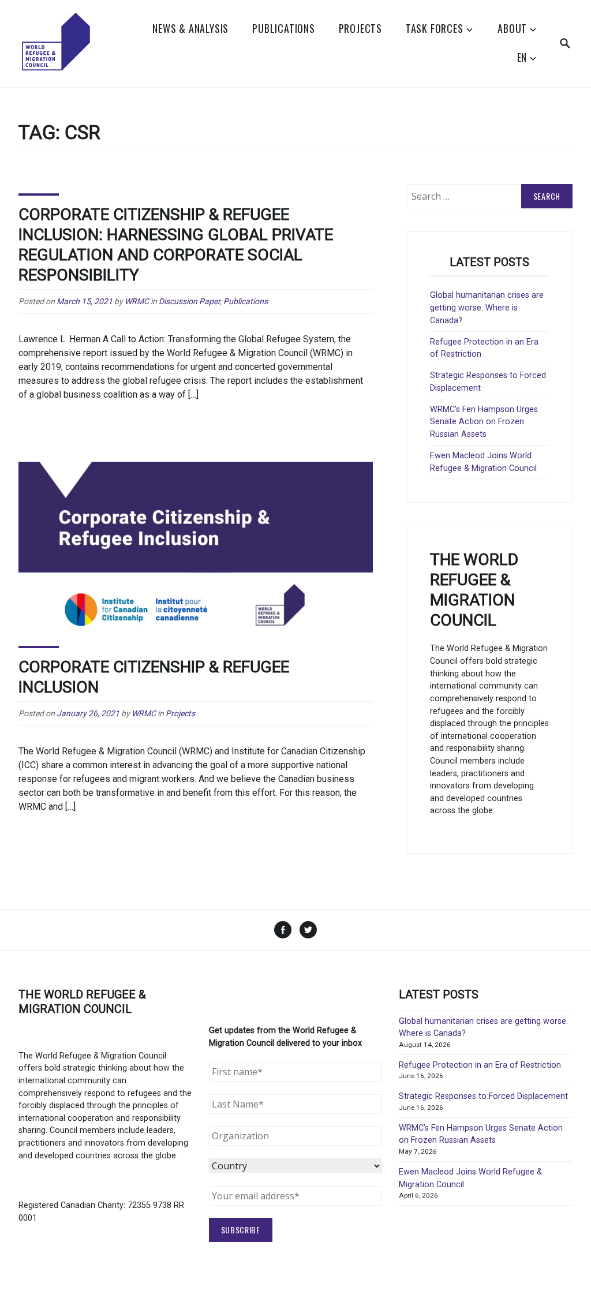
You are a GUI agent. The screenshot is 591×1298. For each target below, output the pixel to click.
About (512, 28)
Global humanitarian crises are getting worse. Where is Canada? (487, 307)
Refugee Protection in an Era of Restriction (480, 1065)
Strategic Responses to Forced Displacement (483, 1096)
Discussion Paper (189, 301)
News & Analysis (190, 28)
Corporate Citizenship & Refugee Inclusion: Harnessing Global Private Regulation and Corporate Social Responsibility (175, 245)
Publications (283, 28)
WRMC (137, 301)
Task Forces (434, 28)
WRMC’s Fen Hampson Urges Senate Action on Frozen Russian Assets (484, 422)
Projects (360, 28)
